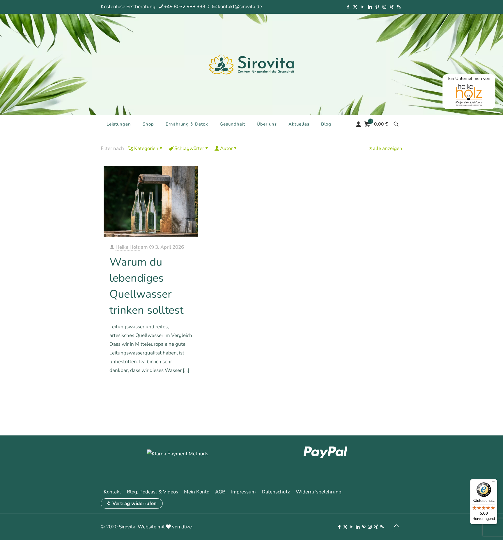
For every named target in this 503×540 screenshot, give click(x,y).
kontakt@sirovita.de (240, 6)
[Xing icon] (391, 7)
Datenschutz (276, 491)
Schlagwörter (189, 148)
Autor (226, 148)
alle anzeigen (387, 148)
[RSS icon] (399, 7)
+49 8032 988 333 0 (186, 6)
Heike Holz (128, 247)
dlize (186, 526)
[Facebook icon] (348, 7)
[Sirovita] (251, 64)
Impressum (243, 491)
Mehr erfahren (178, 387)
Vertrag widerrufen (134, 503)
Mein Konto (196, 491)
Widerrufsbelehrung (318, 491)
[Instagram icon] (384, 7)
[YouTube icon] (362, 7)
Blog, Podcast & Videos (152, 491)
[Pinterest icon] (377, 7)
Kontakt (112, 491)
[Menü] (493, 482)
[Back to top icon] (396, 526)
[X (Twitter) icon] (355, 7)
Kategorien (146, 148)
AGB (220, 491)
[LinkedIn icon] (370, 7)
